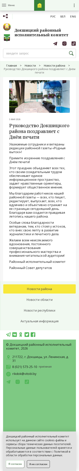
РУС (53, 16)
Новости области (39, 300)
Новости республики (39, 310)
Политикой (61, 451)
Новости (30, 65)
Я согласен (15, 464)
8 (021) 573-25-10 (24, 367)
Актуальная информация (39, 321)
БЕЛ (63, 16)
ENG (73, 16)
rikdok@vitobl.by (24, 374)
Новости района (54, 65)
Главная (11, 65)
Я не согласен (38, 464)
